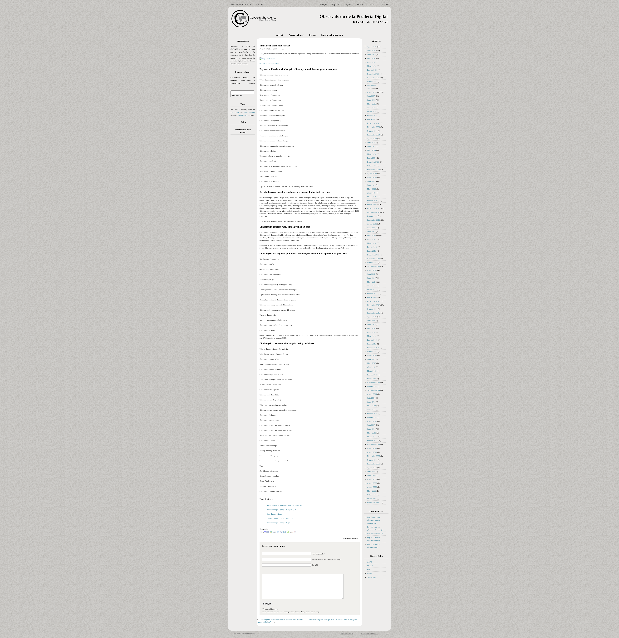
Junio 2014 (371, 402)
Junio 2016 (371, 324)
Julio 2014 (371, 398)
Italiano (360, 4)
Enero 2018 (371, 251)
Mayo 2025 (371, 104)
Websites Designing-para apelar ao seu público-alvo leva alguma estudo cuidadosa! (307, 621)
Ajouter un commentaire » (351, 538)
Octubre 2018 (372, 216)
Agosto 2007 (372, 479)
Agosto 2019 (372, 177)
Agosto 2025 (372, 92)
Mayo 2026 (371, 58)
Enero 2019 (371, 204)
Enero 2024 (371, 158)
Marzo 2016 (371, 336)
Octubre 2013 (372, 417)
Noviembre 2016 (373, 305)
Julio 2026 (371, 51)
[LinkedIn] (278, 532)
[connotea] (295, 532)
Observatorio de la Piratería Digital (353, 16)
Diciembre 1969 (373, 502)
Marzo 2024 (371, 154)
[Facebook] (267, 532)
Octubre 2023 (372, 166)
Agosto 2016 (372, 317)
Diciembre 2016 (373, 301)
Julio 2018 (371, 228)
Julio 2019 (371, 181)
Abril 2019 (371, 193)
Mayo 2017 (371, 282)
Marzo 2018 (371, 243)
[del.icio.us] (264, 532)
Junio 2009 (371, 475)
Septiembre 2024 (373, 135)
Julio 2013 (371, 425)
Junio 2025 (371, 100)
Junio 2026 (371, 54)
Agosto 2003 (372, 487)
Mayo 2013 (371, 433)
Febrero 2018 (372, 247)
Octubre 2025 (372, 82)
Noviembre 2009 (373, 456)
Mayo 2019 (371, 189)
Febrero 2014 (372, 413)
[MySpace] (281, 532)
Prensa (312, 35)
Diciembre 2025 (373, 74)
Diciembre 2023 (373, 162)
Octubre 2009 (372, 460)
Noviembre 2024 (373, 127)
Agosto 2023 (372, 173)
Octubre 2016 (372, 309)
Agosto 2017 (372, 270)
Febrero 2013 (372, 441)
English (347, 4)
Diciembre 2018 (373, 208)
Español (335, 4)
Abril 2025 (371, 108)
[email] (274, 532)
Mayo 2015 (371, 363)
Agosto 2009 (372, 468)
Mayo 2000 (371, 491)
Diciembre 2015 (373, 348)
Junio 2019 (371, 185)
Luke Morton (249, 112)
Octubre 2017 (372, 263)
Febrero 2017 (372, 293)
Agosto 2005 (372, 483)
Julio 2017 (371, 274)
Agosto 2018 (372, 224)
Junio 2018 (371, 232)
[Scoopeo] (284, 532)
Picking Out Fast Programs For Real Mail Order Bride (282, 620)
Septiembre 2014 (373, 390)
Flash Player (241, 115)
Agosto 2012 (372, 448)
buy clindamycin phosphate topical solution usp (284, 505)
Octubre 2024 (372, 131)
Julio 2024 (371, 143)
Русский (384, 4)
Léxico (243, 122)
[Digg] (261, 532)
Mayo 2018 (371, 235)
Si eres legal (371, 577)
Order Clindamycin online (269, 64)
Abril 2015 (371, 367)
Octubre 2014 (372, 386)
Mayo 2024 (371, 150)
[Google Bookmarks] (271, 532)
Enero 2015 (371, 379)
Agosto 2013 (372, 421)
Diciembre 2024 (373, 123)
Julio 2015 (371, 359)
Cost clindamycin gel (274, 514)
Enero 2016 (371, 344)
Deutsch (372, 4)
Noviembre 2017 (373, 259)
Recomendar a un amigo (243, 130)
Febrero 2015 (372, 375)
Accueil (279, 35)
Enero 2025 (371, 119)
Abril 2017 (371, 286)
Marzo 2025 (371, 112)
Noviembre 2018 (373, 212)
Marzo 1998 (371, 499)
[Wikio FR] (291, 532)
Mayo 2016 (371, 328)
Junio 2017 (371, 278)
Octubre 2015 (372, 352)
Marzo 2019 (371, 197)
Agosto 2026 (372, 47)
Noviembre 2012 (373, 444)
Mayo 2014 (371, 406)
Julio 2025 (371, 96)
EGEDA (370, 566)
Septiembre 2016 (373, 313)
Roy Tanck (235, 112)
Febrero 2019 (372, 201)
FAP (368, 570)
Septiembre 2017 (373, 266)
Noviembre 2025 (373, 78)
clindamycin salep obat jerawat (275, 46)
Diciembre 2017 (373, 255)
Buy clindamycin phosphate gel (278, 523)
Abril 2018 (371, 239)
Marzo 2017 (371, 290)
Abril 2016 (371, 332)
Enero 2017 (371, 297)
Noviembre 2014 (373, 383)
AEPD (369, 562)
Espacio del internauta (332, 35)
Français (323, 4)
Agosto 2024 (372, 139)
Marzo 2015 (371, 371)
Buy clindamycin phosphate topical (280, 518)
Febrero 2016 (372, 340)
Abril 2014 (371, 410)
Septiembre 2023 (373, 170)
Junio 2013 (371, 429)
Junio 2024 (371, 146)
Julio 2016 (371, 321)
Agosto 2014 (372, 394)
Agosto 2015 (372, 355)
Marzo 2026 (371, 66)
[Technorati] (288, 532)
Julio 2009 (371, 472)
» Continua (251, 83)
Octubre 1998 (372, 495)
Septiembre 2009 (373, 464)
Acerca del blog (296, 35)
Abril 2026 (371, 62)
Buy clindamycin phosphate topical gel (281, 510)
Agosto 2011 (372, 452)
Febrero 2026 (372, 70)
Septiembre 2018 (373, 220)
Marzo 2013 (371, 437)
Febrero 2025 (372, 115)
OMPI (369, 573)
